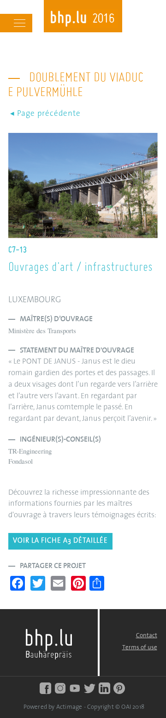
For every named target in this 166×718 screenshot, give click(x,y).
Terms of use (139, 648)
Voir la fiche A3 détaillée (60, 541)
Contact (146, 636)
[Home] (83, 19)
